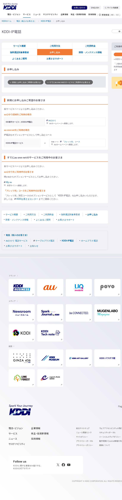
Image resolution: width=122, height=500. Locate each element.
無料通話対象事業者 (19, 52)
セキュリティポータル (107, 432)
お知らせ (34, 245)
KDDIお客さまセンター (27, 198)
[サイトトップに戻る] (10, 6)
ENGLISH (96, 7)
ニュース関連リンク (84, 432)
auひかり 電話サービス (17, 240)
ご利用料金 (90, 45)
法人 (118, 15)
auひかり (52, 120)
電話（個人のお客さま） (17, 234)
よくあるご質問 (19, 58)
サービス (13, 433)
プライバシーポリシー (84, 445)
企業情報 (35, 428)
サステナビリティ (17, 444)
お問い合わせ (79, 7)
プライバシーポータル (84, 441)
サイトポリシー (82, 437)
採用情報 (35, 438)
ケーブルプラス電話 (45, 240)
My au (9, 182)
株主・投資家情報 (40, 433)
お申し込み (55, 52)
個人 (112, 15)
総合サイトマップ (83, 428)
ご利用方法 (55, 45)
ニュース (13, 438)
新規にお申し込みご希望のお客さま (26, 82)
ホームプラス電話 (89, 240)
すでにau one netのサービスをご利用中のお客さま (69, 82)
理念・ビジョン (16, 428)
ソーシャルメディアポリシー (110, 437)
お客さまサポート (55, 58)
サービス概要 (19, 45)
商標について (104, 445)
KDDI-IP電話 (68, 240)
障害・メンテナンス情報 (90, 52)
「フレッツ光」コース (71, 141)
